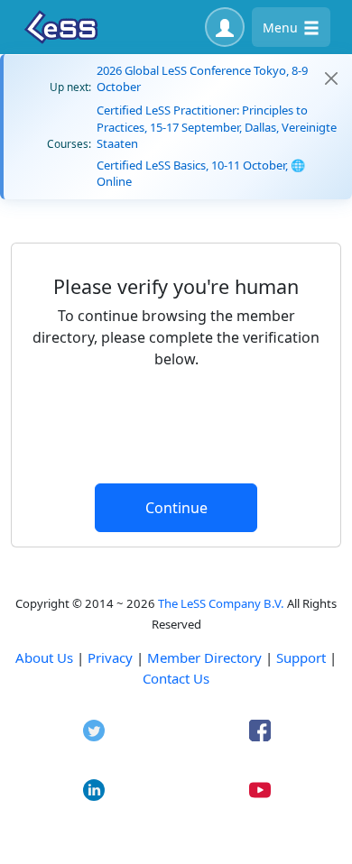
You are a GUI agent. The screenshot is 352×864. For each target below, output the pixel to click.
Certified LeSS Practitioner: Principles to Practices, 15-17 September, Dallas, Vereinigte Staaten (217, 126)
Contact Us (176, 678)
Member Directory (204, 657)
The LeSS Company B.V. (221, 603)
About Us (44, 657)
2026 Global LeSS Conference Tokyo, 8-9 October (202, 78)
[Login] (225, 27)
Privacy (110, 657)
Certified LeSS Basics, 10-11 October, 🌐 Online (201, 173)
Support (301, 657)
